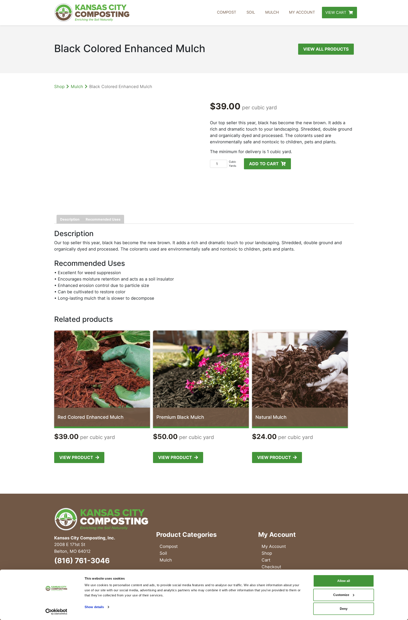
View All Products (326, 49)
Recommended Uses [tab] (103, 219)
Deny (343, 608)
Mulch (272, 12)
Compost (226, 12)
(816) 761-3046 (82, 560)
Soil (250, 12)
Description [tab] (69, 219)
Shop (59, 86)
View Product (76, 457)
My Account (302, 12)
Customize (341, 595)
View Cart (335, 12)
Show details (94, 607)
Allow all (343, 581)
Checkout (271, 566)
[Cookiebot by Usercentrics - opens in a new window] (56, 612)
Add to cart (264, 163)
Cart (266, 560)
